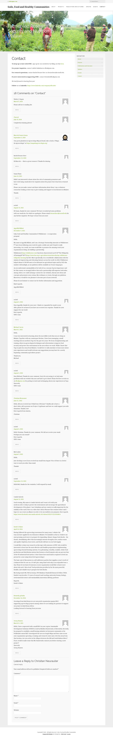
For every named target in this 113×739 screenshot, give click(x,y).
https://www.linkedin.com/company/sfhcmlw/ (41, 85)
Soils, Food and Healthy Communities (28, 6)
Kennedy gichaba (19, 596)
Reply (17, 109)
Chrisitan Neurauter (20, 398)
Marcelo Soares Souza (21, 135)
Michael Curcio (18, 327)
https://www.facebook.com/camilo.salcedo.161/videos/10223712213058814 (37, 514)
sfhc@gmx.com (13, 1)
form (62, 64)
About (53, 6)
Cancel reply (18, 664)
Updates (88, 6)
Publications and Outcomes (75, 6)
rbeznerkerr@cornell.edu (58, 213)
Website (16, 710)
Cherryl (16, 117)
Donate (95, 6)
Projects (61, 6)
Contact (102, 6)
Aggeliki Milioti (19, 228)
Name (16, 696)
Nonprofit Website (48, 734)
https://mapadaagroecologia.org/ (37, 143)
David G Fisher (18, 527)
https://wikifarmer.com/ (29, 253)
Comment (17, 673)
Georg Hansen (18, 621)
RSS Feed (63, 734)
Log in (68, 734)
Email (16, 703)
